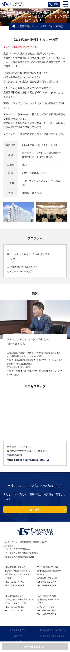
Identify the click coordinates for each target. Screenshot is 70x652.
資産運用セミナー (29, 26)
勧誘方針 (17, 636)
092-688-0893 (49, 610)
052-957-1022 (14, 455)
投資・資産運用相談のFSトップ (13, 26)
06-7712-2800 (17, 607)
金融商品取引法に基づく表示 (52, 630)
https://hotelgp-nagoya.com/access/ (26, 459)
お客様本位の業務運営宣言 (52, 636)
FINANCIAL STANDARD (35, 531)
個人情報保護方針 (17, 630)
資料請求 (34, 509)
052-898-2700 (49, 582)
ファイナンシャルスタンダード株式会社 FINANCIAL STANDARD (12, 4)
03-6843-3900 (17, 582)
